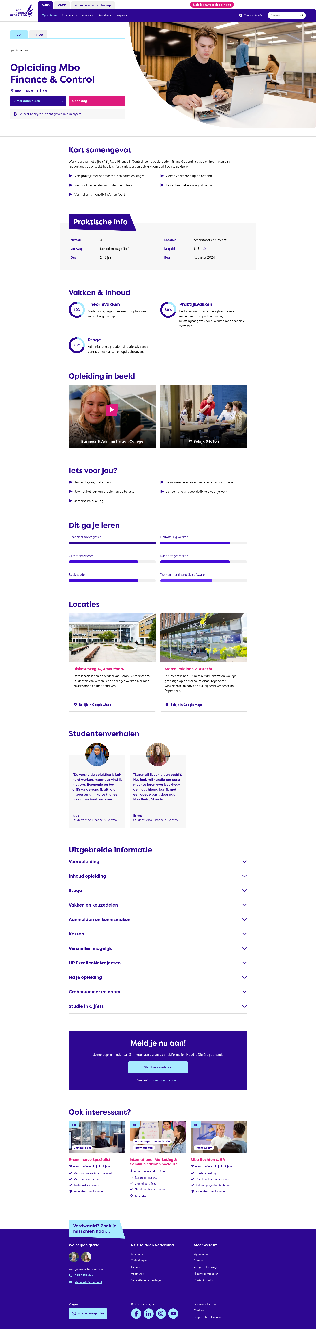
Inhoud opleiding (87, 876)
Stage (75, 891)
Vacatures (137, 1273)
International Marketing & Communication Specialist (153, 1162)
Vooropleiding (84, 862)
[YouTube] (173, 1313)
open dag (225, 5)
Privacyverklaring (205, 1304)
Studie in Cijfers (86, 1006)
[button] (204, 249)
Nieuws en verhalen (206, 1273)
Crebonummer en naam (94, 992)
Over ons (137, 1254)
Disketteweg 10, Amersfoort (98, 668)
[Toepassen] (302, 15)
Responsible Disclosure (208, 1317)
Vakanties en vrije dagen (146, 1280)
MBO (46, 5)
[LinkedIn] (149, 1313)
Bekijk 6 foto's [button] (206, 441)
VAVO (62, 5)
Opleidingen (49, 15)
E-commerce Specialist (89, 1159)
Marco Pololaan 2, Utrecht (188, 668)
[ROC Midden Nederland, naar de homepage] (22, 11)
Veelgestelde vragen (206, 1267)
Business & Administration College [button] (112, 441)
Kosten (76, 934)
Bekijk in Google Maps (92, 704)
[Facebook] (136, 1313)
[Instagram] (161, 1313)
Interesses (87, 15)
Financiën (22, 50)
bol (19, 34)
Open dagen (201, 1254)
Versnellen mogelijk (90, 948)
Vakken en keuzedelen (93, 905)
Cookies (199, 1310)
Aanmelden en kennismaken (100, 919)
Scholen (104, 15)
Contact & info (253, 15)
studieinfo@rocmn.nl (164, 1080)
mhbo (38, 34)
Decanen (136, 1267)
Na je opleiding (85, 977)
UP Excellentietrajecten (95, 963)
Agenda (122, 15)
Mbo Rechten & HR (208, 1159)
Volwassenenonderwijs (93, 5)
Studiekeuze (69, 15)
